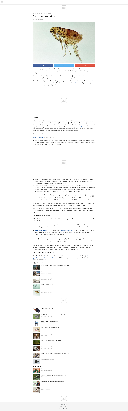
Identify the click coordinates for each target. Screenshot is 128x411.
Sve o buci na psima (46, 291)
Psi (44, 13)
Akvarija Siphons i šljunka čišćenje (49, 321)
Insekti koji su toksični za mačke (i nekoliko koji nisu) (54, 314)
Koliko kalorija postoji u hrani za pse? (50, 327)
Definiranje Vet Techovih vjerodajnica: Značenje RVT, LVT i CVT (57, 353)
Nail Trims (43, 368)
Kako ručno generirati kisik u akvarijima (51, 340)
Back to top (64, 404)
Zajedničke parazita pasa (47, 278)
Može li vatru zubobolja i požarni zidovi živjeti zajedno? (55, 375)
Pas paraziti (48, 13)
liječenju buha (77, 83)
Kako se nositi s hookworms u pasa (50, 271)
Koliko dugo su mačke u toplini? (49, 346)
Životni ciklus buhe (38, 137)
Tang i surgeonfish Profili (47, 308)
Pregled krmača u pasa (47, 284)
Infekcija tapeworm (41, 230)
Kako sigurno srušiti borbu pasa (49, 359)
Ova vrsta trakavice (66, 230)
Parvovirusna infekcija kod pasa (49, 388)
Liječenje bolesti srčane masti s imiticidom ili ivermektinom (56, 265)
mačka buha (79, 127)
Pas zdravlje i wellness (37, 13)
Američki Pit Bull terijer (47, 334)
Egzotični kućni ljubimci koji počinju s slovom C (53, 381)
